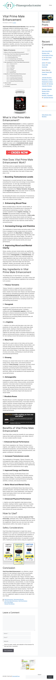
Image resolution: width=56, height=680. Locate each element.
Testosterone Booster (19, 599)
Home (50, 5)
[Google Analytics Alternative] (44, 106)
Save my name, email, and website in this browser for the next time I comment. (19, 645)
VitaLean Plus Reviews (9, 603)
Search (39, 674)
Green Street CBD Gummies (46, 65)
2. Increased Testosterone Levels (16, 77)
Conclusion (7, 86)
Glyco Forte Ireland (8, 602)
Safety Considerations (12, 84)
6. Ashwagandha (12, 70)
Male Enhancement (8, 599)
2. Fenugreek (11, 65)
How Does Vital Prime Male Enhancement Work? (17, 54)
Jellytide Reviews (48, 97)
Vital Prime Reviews (22, 600)
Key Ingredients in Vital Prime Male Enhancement (17, 62)
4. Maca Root (11, 68)
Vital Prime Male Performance (11, 600)
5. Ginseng (11, 69)
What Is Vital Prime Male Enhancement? (14, 52)
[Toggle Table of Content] (27, 50)
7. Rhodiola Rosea (12, 72)
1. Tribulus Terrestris (13, 63)
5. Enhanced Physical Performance (16, 81)
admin (43, 62)
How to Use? (8, 83)
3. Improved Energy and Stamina (15, 78)
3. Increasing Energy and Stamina (14, 58)
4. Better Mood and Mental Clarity (16, 79)
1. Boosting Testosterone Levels (14, 55)
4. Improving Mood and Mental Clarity (15, 60)
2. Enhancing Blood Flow (12, 57)
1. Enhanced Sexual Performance (15, 75)
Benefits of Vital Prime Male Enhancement (15, 74)
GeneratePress (16, 676)
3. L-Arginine (11, 66)
